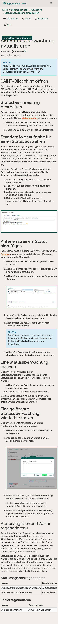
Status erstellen (30, 118)
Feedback (42, 18)
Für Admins (36, 9)
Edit (9, 24)
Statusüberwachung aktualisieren (22, 13)
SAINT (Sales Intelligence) (15, 9)
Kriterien (5, 254)
